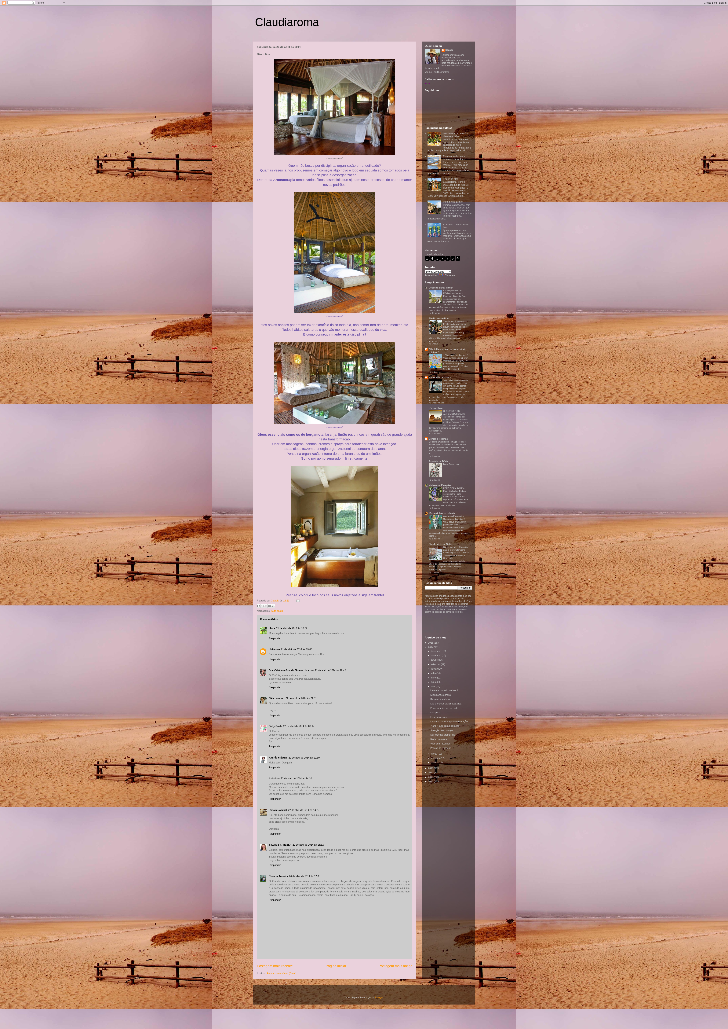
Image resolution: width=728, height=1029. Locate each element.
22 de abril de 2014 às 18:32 (308, 844)
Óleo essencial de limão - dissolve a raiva (456, 135)
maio (433, 682)
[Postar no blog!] (262, 606)
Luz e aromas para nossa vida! (446, 703)
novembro (436, 655)
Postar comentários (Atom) (281, 973)
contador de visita (434, 254)
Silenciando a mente (441, 695)
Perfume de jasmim (453, 201)
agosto (434, 668)
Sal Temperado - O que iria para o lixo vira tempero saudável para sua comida (455, 550)
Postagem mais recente (275, 966)
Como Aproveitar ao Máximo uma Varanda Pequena (453, 293)
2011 (431, 777)
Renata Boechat (278, 810)
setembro (436, 664)
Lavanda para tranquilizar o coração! (449, 721)
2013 (431, 768)
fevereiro (435, 758)
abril (433, 686)
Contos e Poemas (438, 439)
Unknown (274, 649)
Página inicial (336, 966)
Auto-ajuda (277, 610)
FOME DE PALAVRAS (453, 488)
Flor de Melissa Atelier (441, 544)
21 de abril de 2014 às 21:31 (301, 698)
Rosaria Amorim (278, 876)
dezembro (436, 651)
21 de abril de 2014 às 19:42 (330, 670)
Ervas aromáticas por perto (444, 708)
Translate (450, 275)
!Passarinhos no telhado (442, 513)
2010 (431, 781)
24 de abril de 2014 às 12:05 (304, 876)
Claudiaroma (287, 22)
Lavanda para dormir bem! (444, 690)
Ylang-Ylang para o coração (444, 726)
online (427, 83)
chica (272, 628)
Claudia (275, 600)
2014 (431, 647)
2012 (431, 772)
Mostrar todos (466, 576)
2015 (431, 642)
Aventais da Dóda (438, 461)
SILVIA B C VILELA (280, 844)
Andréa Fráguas (278, 757)
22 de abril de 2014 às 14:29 (303, 810)
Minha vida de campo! (440, 377)
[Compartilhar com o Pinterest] (273, 606)
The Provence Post (439, 318)
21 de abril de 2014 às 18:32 (291, 628)
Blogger (379, 997)
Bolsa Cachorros (451, 464)
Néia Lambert (276, 698)
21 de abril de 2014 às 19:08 (296, 649)
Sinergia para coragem (442, 730)
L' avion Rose (436, 408)
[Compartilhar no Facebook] (269, 606)
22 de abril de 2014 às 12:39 (304, 757)
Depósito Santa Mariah (441, 287)
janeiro (435, 762)
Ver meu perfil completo (437, 72)
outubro (435, 660)
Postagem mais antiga (395, 966)
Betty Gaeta (275, 726)
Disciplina (435, 712)
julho (433, 673)
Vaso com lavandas (440, 743)
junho (434, 677)
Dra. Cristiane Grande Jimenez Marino (291, 670)
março (434, 753)
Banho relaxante (438, 739)
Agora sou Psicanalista (454, 516)
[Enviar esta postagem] (297, 600)
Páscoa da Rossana (440, 748)
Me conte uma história (439, 442)
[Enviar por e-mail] (258, 606)
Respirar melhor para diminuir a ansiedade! (454, 157)
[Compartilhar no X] (266, 606)
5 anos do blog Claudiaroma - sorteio (454, 180)
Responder (275, 638)
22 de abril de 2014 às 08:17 (298, 726)
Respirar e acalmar (440, 699)
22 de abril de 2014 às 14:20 (296, 778)
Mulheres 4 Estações (440, 485)
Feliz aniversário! (439, 717)
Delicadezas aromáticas (442, 734)
